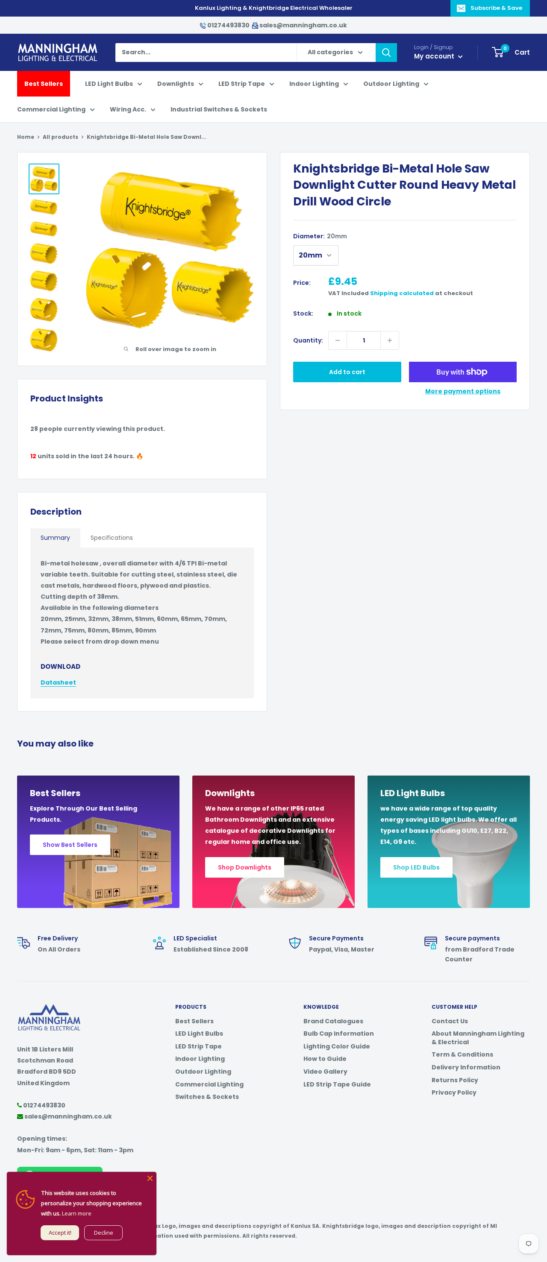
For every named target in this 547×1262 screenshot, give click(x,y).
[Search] (386, 52)
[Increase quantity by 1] (390, 340)
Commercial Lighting (51, 109)
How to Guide (325, 1058)
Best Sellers (43, 83)
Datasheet (58, 682)
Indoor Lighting (314, 83)
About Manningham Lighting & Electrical (478, 1037)
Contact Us (450, 1021)
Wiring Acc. (128, 109)
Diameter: (320, 236)
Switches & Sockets (207, 1096)
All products (60, 137)
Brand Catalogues (333, 1021)
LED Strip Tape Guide (337, 1084)
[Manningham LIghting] (49, 1008)
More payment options (462, 391)
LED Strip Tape (241, 83)
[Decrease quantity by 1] (338, 340)
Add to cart (347, 372)
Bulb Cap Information (338, 1033)
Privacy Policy (454, 1092)
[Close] (150, 1178)
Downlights (175, 83)
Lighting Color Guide (336, 1046)
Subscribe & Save (496, 8)
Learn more (76, 1213)
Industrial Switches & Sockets (219, 109)
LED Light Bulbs (109, 83)
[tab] (55, 538)
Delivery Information (466, 1067)
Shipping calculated (402, 293)
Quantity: (308, 340)
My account (435, 56)
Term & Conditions (462, 1054)
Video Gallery (325, 1071)
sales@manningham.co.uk (302, 25)
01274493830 (228, 25)
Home (25, 137)
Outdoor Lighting (391, 83)
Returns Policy (455, 1080)
